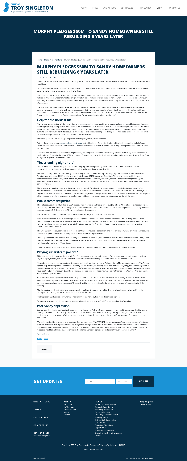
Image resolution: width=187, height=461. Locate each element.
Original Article (43, 334)
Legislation (146, 8)
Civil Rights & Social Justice (105, 420)
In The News (57, 60)
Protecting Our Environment (106, 415)
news (46, 339)
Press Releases (70, 409)
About (84, 8)
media (40, 339)
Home (39, 60)
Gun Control (100, 422)
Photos (67, 415)
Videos (66, 412)
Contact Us (174, 8)
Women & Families (102, 412)
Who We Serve (109, 8)
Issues (95, 8)
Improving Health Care (104, 409)
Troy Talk (68, 404)
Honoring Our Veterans (104, 430)
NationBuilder (149, 458)
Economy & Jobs (101, 417)
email (43, 458)
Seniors (98, 435)
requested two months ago (71, 143)
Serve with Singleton (41, 435)
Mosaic (132, 458)
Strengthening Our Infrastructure (108, 433)
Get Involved (127, 8)
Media (160, 8)
